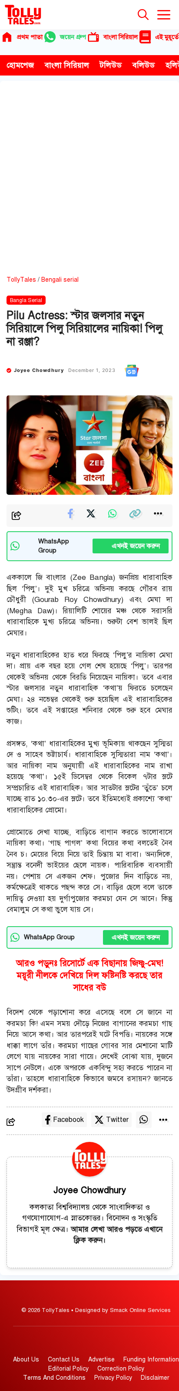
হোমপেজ (20, 65)
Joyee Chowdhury (39, 370)
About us (26, 1359)
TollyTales (21, 279)
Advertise (101, 1359)
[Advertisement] (89, 181)
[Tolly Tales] (23, 15)
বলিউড (144, 65)
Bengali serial (60, 279)
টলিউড (111, 65)
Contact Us (64, 1359)
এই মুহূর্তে (167, 37)
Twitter (117, 1119)
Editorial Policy (68, 1368)
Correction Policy (120, 1368)
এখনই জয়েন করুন (130, 546)
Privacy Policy (113, 1377)
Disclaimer (155, 1377)
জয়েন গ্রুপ (73, 37)
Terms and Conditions (54, 1377)
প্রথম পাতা (30, 37)
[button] (143, 15)
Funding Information (151, 1359)
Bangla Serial (26, 300)
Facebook (68, 1119)
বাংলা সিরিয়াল (120, 37)
